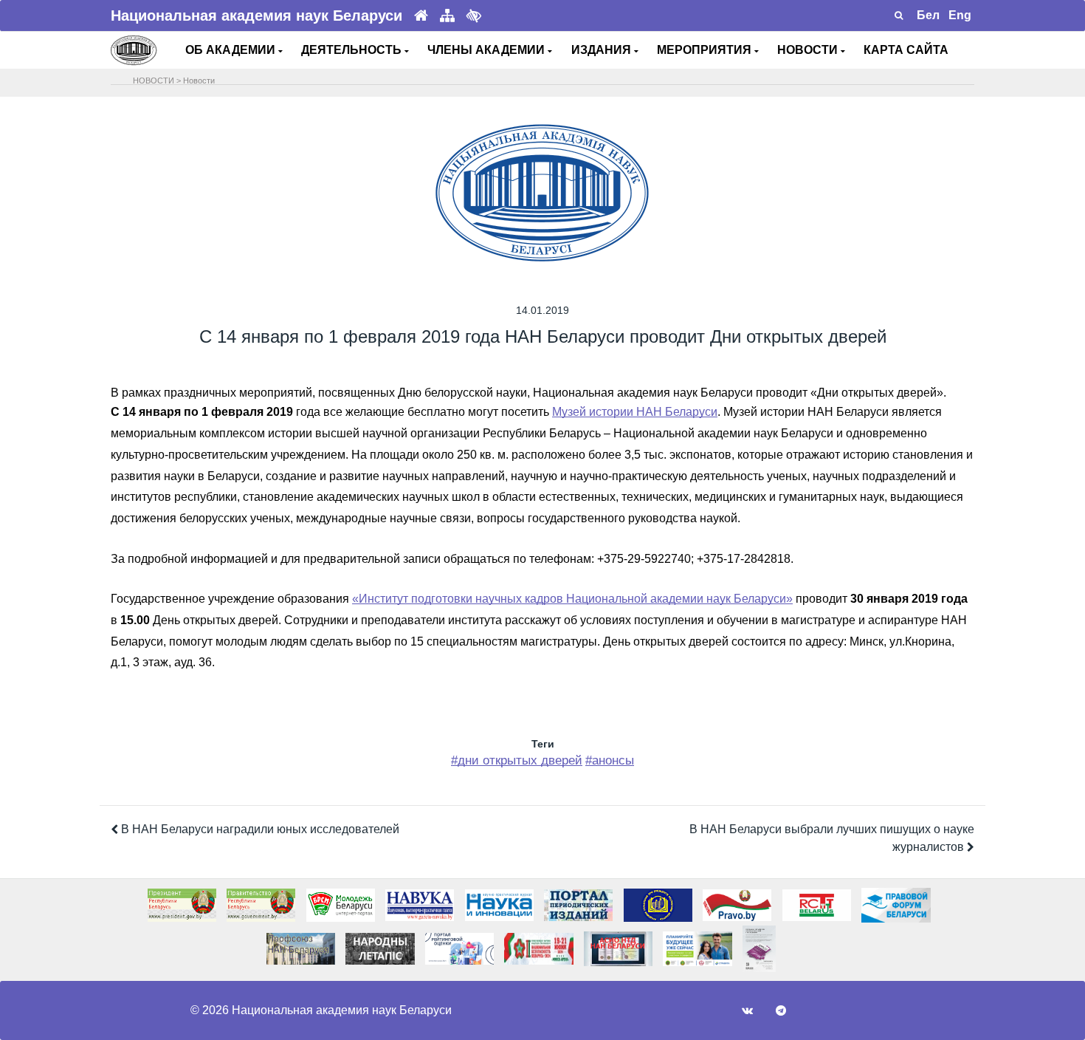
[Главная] (421, 15)
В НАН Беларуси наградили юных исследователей (258, 829)
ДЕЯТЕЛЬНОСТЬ (352, 50)
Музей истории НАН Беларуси (634, 412)
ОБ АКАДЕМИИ (231, 50)
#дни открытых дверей (516, 760)
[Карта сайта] (447, 15)
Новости (199, 80)
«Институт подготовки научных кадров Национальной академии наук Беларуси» (572, 598)
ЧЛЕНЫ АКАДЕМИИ (487, 50)
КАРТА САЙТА (906, 50)
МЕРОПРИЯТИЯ (705, 50)
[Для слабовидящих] (473, 15)
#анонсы (609, 760)
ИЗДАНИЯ (602, 50)
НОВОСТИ (809, 50)
